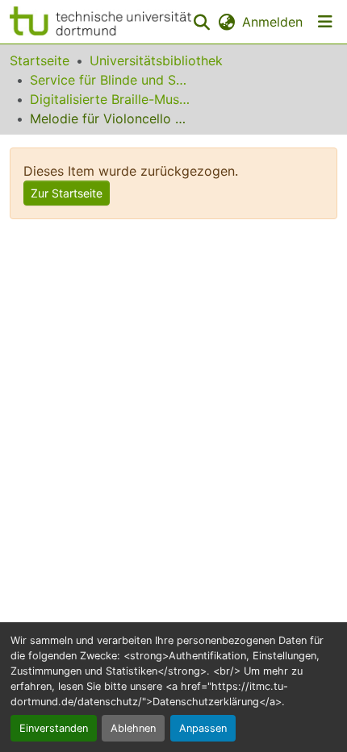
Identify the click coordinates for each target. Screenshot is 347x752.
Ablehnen (133, 728)
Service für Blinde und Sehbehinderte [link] (110, 80)
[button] (100, 21)
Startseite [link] (39, 60)
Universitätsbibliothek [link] (156, 60)
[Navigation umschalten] (325, 21)
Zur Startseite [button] (66, 193)
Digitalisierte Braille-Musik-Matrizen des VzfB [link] (110, 99)
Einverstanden (53, 728)
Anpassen (203, 728)
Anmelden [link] (272, 22)
